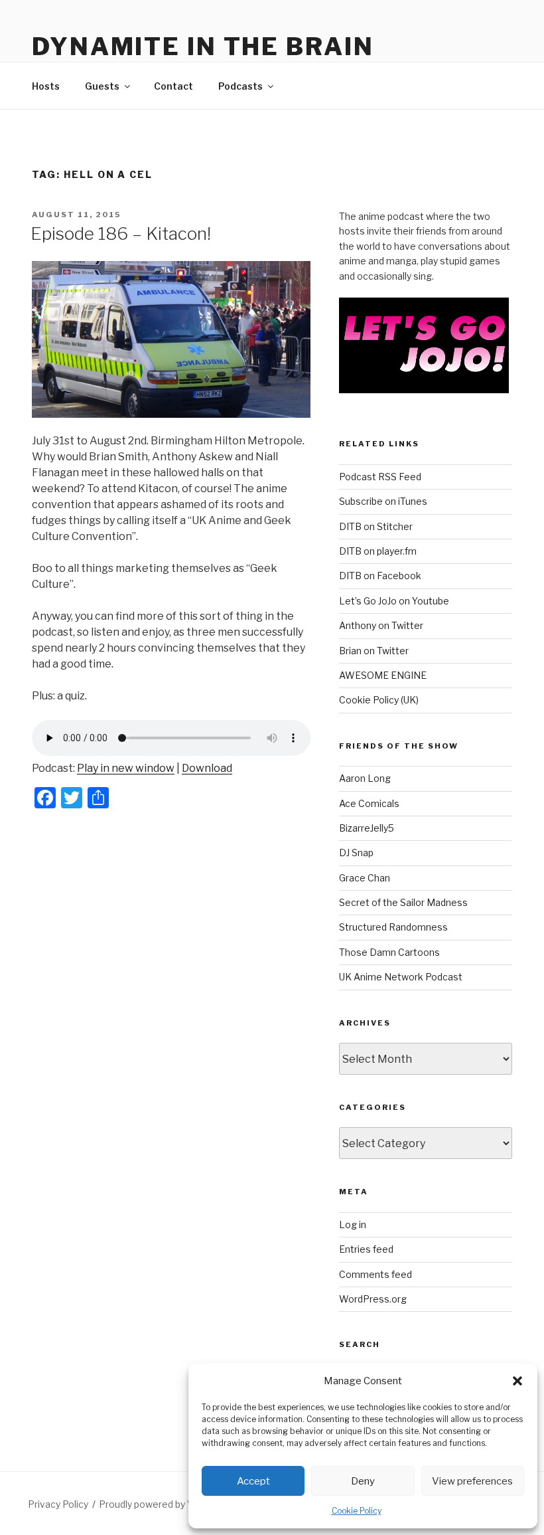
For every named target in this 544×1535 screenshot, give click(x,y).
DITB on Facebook (380, 575)
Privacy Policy (58, 1504)
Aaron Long (365, 778)
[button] (517, 1381)
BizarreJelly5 (366, 828)
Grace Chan (364, 877)
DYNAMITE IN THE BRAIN (203, 46)
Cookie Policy (356, 1511)
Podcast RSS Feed (380, 476)
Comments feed (375, 1274)
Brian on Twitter (374, 650)
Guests (102, 86)
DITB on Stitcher (376, 526)
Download (207, 768)
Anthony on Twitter (381, 625)
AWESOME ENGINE (383, 675)
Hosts (46, 86)
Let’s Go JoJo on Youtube (394, 600)
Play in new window (125, 768)
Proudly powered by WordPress (168, 1504)
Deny (363, 1481)
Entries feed (366, 1249)
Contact (173, 86)
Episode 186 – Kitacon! (121, 233)
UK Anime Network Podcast (400, 976)
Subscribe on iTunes (383, 501)
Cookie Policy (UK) (379, 699)
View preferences (472, 1481)
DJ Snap (356, 852)
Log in (352, 1224)
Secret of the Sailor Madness (403, 902)
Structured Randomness (393, 927)
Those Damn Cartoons (389, 952)
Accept (253, 1481)
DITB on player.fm (378, 551)
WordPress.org (373, 1299)
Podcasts (240, 86)
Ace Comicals (369, 803)
